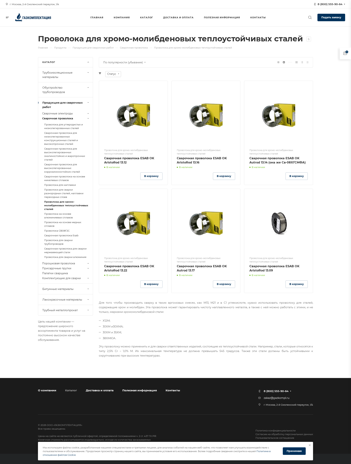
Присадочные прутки (56, 268)
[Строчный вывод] (302, 62)
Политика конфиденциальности (275, 430)
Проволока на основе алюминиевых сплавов (58, 215)
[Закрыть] (309, 445)
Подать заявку (331, 17)
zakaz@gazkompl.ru (276, 398)
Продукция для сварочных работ (62, 105)
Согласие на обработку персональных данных (284, 434)
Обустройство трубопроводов (53, 90)
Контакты (173, 390)
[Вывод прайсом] (307, 62)
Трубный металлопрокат (60, 310)
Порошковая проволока (58, 263)
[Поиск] (310, 17)
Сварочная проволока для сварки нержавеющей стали (65, 250)
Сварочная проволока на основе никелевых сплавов (64, 178)
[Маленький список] (278, 62)
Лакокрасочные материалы (62, 299)
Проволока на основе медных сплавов (62, 224)
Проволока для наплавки (60, 184)
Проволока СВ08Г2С (57, 230)
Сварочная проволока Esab (61, 235)
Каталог (71, 390)
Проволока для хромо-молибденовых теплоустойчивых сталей (66, 205)
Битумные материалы (58, 289)
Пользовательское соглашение (274, 437)
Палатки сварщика (55, 273)
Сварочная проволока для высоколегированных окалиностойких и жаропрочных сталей (64, 154)
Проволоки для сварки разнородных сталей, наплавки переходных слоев (63, 193)
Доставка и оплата (100, 390)
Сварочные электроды (57, 113)
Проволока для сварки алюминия (65, 257)
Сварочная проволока (57, 118)
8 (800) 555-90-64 (330, 4)
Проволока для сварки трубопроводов (58, 242)
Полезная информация (139, 390)
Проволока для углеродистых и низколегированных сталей (63, 126)
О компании (47, 390)
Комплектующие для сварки (61, 278)
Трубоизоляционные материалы (57, 75)
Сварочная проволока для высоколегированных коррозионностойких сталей (62, 168)
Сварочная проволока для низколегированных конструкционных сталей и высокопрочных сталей (61, 138)
